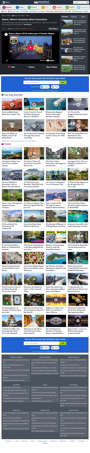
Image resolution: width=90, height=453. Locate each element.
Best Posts (63, 441)
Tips (46, 7)
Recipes (59, 7)
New (83, 17)
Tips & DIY (16, 385)
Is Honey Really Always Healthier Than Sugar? (14, 390)
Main (3, 15)
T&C (48, 90)
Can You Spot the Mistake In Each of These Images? (44, 360)
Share (11, 29)
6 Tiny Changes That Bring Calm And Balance (42, 431)
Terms (33, 441)
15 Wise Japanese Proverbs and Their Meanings (43, 423)
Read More (28, 24)
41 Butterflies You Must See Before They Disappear (73, 376)
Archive (72, 441)
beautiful (21, 141)
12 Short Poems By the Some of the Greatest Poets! (73, 387)
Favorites (86, 11)
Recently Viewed (77, 11)
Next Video (53, 29)
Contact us (8, 441)
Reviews (45, 443)
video (16, 141)
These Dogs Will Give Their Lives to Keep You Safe (15, 398)
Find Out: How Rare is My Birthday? (12, 418)
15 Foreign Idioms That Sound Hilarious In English (15, 428)
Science (42, 11)
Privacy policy (42, 441)
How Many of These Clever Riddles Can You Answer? (45, 373)
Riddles (34, 7)
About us (25, 441)
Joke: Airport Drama (36, 398)
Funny (5, 11)
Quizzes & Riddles (45, 357)
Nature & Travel (14, 11)
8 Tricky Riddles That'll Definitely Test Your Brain (43, 368)
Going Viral (34, 11)
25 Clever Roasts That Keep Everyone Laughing (43, 392)
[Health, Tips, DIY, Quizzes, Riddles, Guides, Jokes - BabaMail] (42, 2)
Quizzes (9, 7)
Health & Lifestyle (16, 357)
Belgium (33, 141)
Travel (27, 15)
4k (29, 141)
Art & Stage (25, 11)
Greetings (50, 11)
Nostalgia (84, 7)
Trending (81, 441)
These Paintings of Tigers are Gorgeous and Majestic (73, 395)
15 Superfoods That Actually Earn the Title (13, 380)
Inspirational (59, 11)
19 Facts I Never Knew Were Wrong (12, 387)
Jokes (21, 7)
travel (12, 141)
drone (26, 141)
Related (65, 17)
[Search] (87, 2)
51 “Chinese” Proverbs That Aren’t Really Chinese (44, 395)
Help (16, 441)
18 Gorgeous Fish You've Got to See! (69, 365)
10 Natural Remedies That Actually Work (13, 401)
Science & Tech (74, 410)
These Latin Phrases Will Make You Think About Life (16, 421)
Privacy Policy (54, 90)
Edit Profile (68, 11)
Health (71, 7)
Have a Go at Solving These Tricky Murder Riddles (44, 370)
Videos (9, 15)
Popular (74, 17)
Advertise (53, 441)
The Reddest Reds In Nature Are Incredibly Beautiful (73, 368)
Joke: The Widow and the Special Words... (42, 401)
